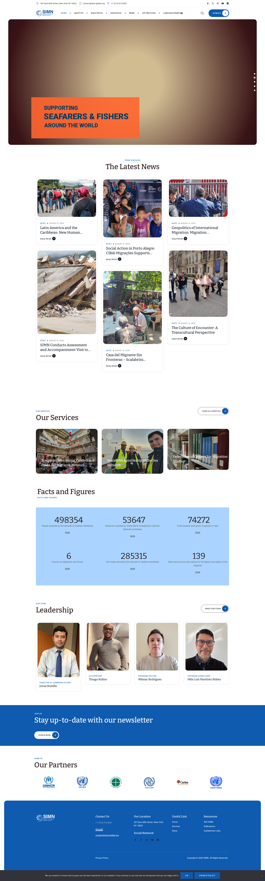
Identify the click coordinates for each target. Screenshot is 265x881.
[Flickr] (227, 3)
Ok (186, 876)
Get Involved (149, 13)
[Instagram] (217, 3)
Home (64, 13)
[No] (261, 875)
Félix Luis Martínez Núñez (155, 679)
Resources (115, 13)
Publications (209, 826)
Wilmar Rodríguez (100, 679)
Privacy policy (207, 876)
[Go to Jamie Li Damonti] (207, 647)
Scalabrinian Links (212, 831)
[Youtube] (222, 3)
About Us (78, 13)
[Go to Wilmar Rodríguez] (108, 647)
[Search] (202, 13)
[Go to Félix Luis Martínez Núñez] (157, 647)
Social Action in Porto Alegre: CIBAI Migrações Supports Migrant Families (130, 253)
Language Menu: (171, 13)
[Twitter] (212, 3)
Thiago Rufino (48, 679)
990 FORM (208, 822)
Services (176, 826)
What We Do (97, 13)
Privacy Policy (102, 858)
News (132, 13)
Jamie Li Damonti (199, 679)
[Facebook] (207, 3)
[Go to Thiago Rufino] (58, 647)
